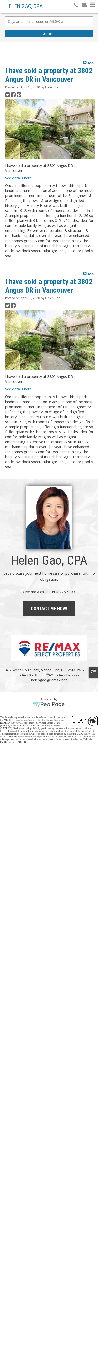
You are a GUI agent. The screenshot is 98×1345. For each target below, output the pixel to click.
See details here (18, 177)
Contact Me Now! (49, 608)
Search (49, 33)
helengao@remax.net (49, 679)
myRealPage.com (49, 704)
